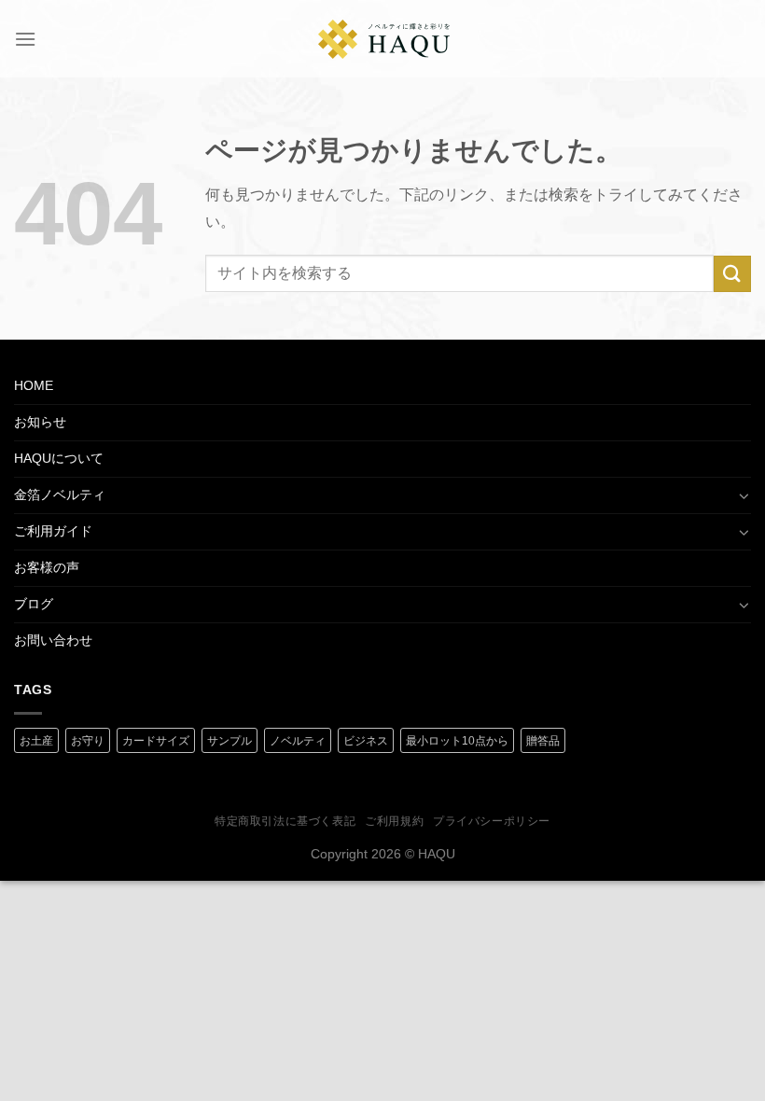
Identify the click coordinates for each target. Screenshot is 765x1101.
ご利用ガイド (53, 530)
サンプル (229, 740)
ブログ (33, 603)
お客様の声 (46, 567)
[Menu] (25, 39)
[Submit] (732, 274)
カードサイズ (155, 740)
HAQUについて (59, 458)
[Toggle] (744, 495)
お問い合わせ (53, 640)
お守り (87, 740)
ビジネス (365, 740)
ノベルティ (298, 740)
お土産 (36, 740)
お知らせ (40, 421)
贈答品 (543, 740)
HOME (33, 385)
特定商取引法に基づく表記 (285, 821)
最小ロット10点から (457, 740)
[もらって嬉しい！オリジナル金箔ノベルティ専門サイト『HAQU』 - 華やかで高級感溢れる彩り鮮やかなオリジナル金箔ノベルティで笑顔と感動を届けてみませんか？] (384, 39)
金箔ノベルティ (59, 494)
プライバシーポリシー (491, 821)
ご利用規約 (394, 821)
